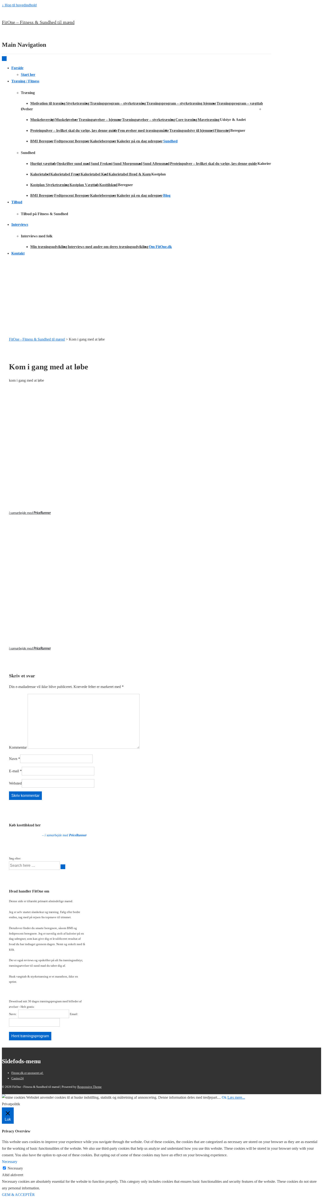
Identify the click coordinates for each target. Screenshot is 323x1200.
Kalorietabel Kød (94, 174)
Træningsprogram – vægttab (240, 103)
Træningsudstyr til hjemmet (191, 130)
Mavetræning (208, 120)
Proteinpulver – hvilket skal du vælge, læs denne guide (73, 130)
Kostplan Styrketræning (49, 185)
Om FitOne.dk (160, 247)
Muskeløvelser (66, 120)
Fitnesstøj (222, 130)
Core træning (186, 120)
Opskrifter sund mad (73, 164)
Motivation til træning (47, 103)
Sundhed (170, 141)
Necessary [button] (9, 1162)
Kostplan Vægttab (84, 185)
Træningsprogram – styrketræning (118, 103)
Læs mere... (236, 1097)
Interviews (19, 224)
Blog (166, 195)
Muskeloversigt (42, 120)
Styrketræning (77, 103)
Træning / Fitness (25, 81)
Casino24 (17, 1078)
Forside (17, 68)
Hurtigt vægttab (43, 164)
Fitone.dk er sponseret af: (27, 1073)
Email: (74, 1014)
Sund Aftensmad (156, 164)
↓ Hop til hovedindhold (19, 5)
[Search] (63, 866)
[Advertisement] (161, 293)
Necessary (15, 1168)
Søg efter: (15, 858)
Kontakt (18, 253)
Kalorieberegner (103, 141)
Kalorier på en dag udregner (140, 141)
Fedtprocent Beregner (72, 141)
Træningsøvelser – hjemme (100, 120)
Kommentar (18, 747)
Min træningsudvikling (48, 247)
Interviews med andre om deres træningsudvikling (108, 247)
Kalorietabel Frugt (65, 174)
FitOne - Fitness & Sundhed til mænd (37, 339)
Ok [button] (224, 1097)
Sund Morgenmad (127, 164)
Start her (28, 75)
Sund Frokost (102, 164)
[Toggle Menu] (4, 58)
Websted (15, 783)
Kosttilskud (108, 185)
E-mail (14, 771)
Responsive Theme (89, 1087)
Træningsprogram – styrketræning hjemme (181, 103)
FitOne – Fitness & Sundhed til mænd (38, 22)
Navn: (13, 1014)
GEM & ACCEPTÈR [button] (18, 1195)
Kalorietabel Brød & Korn (130, 174)
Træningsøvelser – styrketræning (148, 120)
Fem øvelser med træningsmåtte (143, 130)
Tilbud (16, 202)
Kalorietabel (40, 174)
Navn (13, 759)
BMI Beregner (42, 141)
